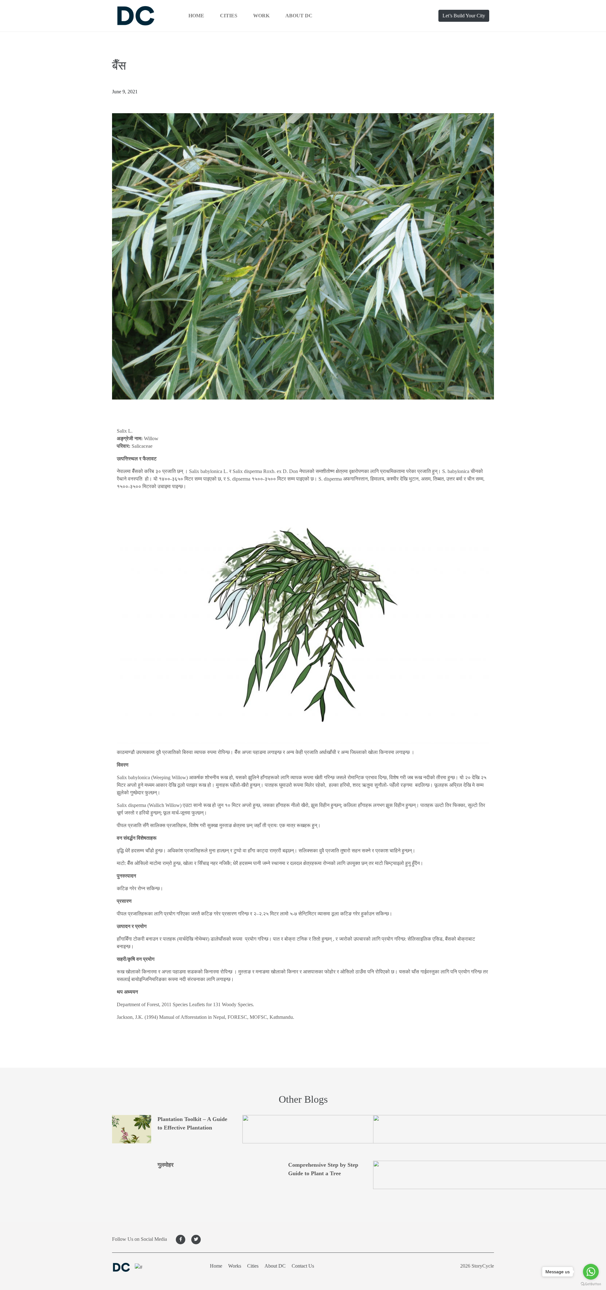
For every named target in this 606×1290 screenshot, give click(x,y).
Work (261, 15)
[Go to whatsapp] (591, 1272)
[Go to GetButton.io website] (591, 1284)
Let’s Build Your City (464, 15)
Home (196, 15)
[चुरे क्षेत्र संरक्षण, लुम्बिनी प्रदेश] (433, 1176)
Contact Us (303, 1266)
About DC (298, 15)
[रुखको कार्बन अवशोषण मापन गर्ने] (302, 1131)
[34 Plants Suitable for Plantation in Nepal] (433, 1131)
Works (234, 1266)
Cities (228, 15)
